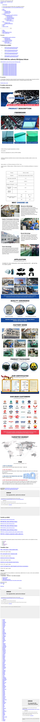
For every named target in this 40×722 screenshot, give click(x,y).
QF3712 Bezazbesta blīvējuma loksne (11, 51)
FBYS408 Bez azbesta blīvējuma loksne (11, 56)
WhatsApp (2, 586)
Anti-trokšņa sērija (10, 16)
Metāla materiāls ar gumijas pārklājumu (8, 37)
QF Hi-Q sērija (9, 19)
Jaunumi (3, 24)
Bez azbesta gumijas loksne (17, 580)
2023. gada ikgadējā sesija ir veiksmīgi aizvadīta (8, 553)
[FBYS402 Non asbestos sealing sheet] (7, 519)
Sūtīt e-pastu (2, 583)
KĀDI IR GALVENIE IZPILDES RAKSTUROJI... (9, 562)
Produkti (3, 14)
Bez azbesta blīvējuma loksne (7, 580)
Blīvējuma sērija (7, 38)
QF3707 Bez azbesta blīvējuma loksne (11, 53)
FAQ (3, 25)
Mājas (3, 9)
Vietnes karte (4, 578)
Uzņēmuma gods (7, 11)
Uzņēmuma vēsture (8, 12)
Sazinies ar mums (5, 26)
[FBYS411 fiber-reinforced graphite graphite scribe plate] (11, 531)
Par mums (4, 10)
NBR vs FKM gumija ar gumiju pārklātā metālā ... (9, 549)
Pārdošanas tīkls (7, 13)
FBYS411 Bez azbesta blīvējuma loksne (11, 489)
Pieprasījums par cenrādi (4, 574)
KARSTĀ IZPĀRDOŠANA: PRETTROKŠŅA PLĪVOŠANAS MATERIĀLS (14, 566)
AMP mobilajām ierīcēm (6, 579)
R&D (3, 21)
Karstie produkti (5, 577)
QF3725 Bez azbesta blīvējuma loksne (11, 48)
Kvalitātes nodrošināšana (9, 23)
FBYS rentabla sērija (10, 20)
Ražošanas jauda (7, 22)
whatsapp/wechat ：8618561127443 (6, 1)
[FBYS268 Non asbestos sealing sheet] (7, 527)
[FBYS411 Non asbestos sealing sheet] (7, 523)
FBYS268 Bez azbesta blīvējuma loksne (8, 529)
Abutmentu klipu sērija (10, 17)
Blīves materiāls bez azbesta (9, 18)
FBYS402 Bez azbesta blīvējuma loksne (12, 488)
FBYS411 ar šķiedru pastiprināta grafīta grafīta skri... (12, 534)
